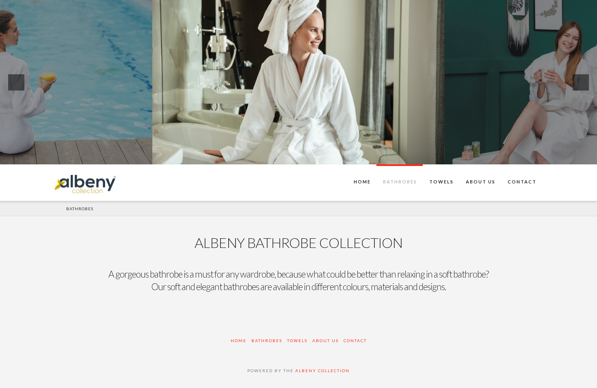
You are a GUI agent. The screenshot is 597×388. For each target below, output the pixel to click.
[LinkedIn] (298, 351)
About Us (325, 340)
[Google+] (280, 351)
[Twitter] (261, 351)
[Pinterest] (317, 351)
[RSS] (354, 351)
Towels (297, 340)
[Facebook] (242, 351)
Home (239, 340)
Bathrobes (266, 340)
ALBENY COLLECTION (322, 370)
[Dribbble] (336, 351)
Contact (355, 340)
